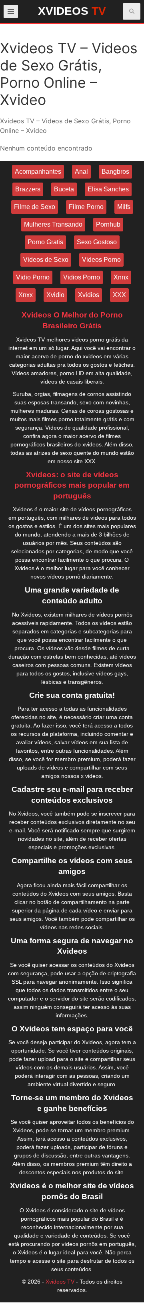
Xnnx (121, 277)
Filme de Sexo (34, 206)
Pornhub (108, 224)
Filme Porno (86, 206)
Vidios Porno (81, 277)
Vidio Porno (33, 277)
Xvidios (88, 294)
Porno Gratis (45, 242)
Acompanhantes (38, 171)
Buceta (64, 189)
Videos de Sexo (45, 259)
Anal (81, 171)
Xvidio (55, 294)
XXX (119, 294)
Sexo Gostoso (97, 242)
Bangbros (115, 171)
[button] (131, 11)
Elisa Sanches (108, 189)
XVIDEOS (72, 11)
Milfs (123, 206)
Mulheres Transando (53, 224)
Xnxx (25, 294)
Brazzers (27, 189)
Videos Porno (101, 259)
